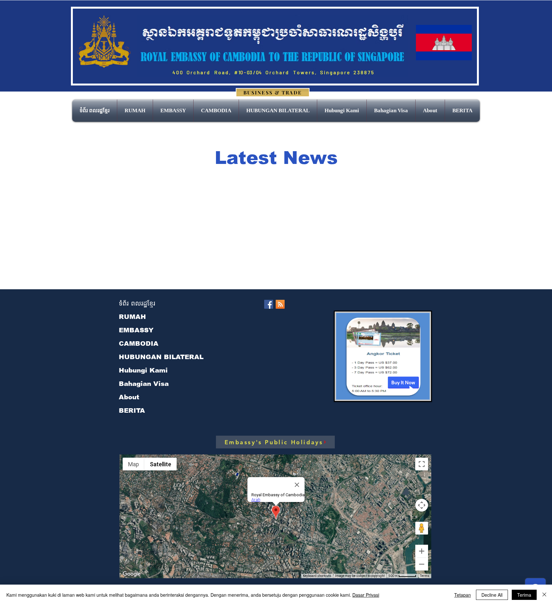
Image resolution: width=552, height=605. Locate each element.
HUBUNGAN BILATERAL (161, 356)
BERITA (132, 410)
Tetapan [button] (462, 595)
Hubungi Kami (143, 370)
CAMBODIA (138, 343)
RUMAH (132, 316)
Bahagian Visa (144, 383)
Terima (524, 595)
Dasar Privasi (365, 595)
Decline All (491, 595)
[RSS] (280, 304)
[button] (173, 111)
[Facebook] (268, 304)
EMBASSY (136, 330)
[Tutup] (544, 595)
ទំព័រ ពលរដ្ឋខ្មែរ (137, 303)
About (129, 397)
